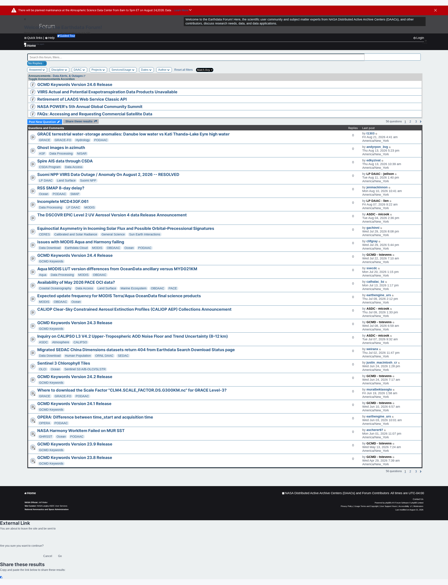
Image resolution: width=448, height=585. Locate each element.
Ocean (43, 194)
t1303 (370, 133)
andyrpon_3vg (377, 147)
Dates (145, 69)
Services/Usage (121, 69)
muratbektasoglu (379, 389)
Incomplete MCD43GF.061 (63, 201)
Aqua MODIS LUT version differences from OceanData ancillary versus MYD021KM (117, 268)
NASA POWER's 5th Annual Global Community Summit (89, 106)
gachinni (372, 227)
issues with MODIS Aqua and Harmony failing (80, 241)
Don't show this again (35, 44)
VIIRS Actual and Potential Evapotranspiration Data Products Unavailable (107, 91)
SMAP (74, 194)
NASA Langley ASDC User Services (52, 506)
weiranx (372, 349)
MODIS (89, 207)
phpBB (388, 503)
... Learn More (180, 10)
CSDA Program (50, 167)
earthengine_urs (378, 295)
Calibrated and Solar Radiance (75, 234)
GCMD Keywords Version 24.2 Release (74, 376)
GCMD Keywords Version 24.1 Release (74, 403)
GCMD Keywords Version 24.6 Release (74, 84)
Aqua (42, 275)
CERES (44, 234)
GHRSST (45, 436)
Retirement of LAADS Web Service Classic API (82, 99)
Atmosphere (60, 342)
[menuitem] (335, 493)
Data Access (73, 167)
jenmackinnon (377, 187)
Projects (97, 69)
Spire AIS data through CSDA (65, 161)
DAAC (78, 69)
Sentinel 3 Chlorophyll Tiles (63, 363)
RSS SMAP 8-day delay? (60, 188)
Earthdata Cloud (76, 248)
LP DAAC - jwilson (380, 174)
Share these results (79, 121)
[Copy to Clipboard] (1, 577)
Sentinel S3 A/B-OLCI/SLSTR (85, 369)
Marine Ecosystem (133, 288)
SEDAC (123, 355)
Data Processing (61, 153)
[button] (410, 122)
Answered (35, 69)
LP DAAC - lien (377, 201)
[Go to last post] (376, 133)
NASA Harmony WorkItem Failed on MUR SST (81, 430)
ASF (42, 153)
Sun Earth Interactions (144, 234)
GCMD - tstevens (379, 254)
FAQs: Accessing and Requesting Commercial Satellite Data (94, 114)
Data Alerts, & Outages (68, 75)
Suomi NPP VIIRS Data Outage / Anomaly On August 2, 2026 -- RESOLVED (108, 174)
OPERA (44, 423)
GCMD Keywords (51, 261)
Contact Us (418, 499)
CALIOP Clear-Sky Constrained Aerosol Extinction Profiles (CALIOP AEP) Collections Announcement (134, 309)
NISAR (82, 153)
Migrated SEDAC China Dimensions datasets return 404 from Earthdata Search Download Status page (136, 349)
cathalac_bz (375, 281)
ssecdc (371, 268)
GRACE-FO (63, 140)
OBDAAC (113, 248)
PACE (173, 288)
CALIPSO (80, 342)
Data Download (50, 248)
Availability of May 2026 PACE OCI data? (76, 282)
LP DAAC (45, 180)
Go (60, 556)
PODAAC (100, 140)
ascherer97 (374, 430)
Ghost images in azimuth (61, 147)
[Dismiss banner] (435, 10)
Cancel (47, 556)
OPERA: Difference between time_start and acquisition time (95, 417)
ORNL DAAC (104, 355)
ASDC (43, 342)
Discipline (58, 69)
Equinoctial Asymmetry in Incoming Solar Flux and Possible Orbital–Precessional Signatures (125, 228)
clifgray (372, 241)
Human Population (78, 355)
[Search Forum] (418, 55)
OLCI (42, 369)
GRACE (44, 140)
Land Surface (66, 180)
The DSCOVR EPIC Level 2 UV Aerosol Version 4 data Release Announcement (112, 215)
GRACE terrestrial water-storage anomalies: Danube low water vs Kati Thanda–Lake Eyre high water (133, 134)
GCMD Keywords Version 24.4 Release (75, 255)
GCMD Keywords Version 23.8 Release (74, 457)
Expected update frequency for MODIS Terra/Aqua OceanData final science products (119, 295)
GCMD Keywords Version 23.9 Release (74, 444)
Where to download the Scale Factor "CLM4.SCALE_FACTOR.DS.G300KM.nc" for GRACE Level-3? (132, 390)
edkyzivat (373, 160)
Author (162, 69)
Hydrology (83, 140)
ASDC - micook (377, 214)
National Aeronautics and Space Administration (47, 509)
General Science (113, 234)
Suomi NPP (88, 180)
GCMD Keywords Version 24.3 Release (74, 322)
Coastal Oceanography (55, 288)
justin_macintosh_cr (381, 362)
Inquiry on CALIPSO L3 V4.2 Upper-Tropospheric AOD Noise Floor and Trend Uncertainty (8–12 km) (132, 336)
